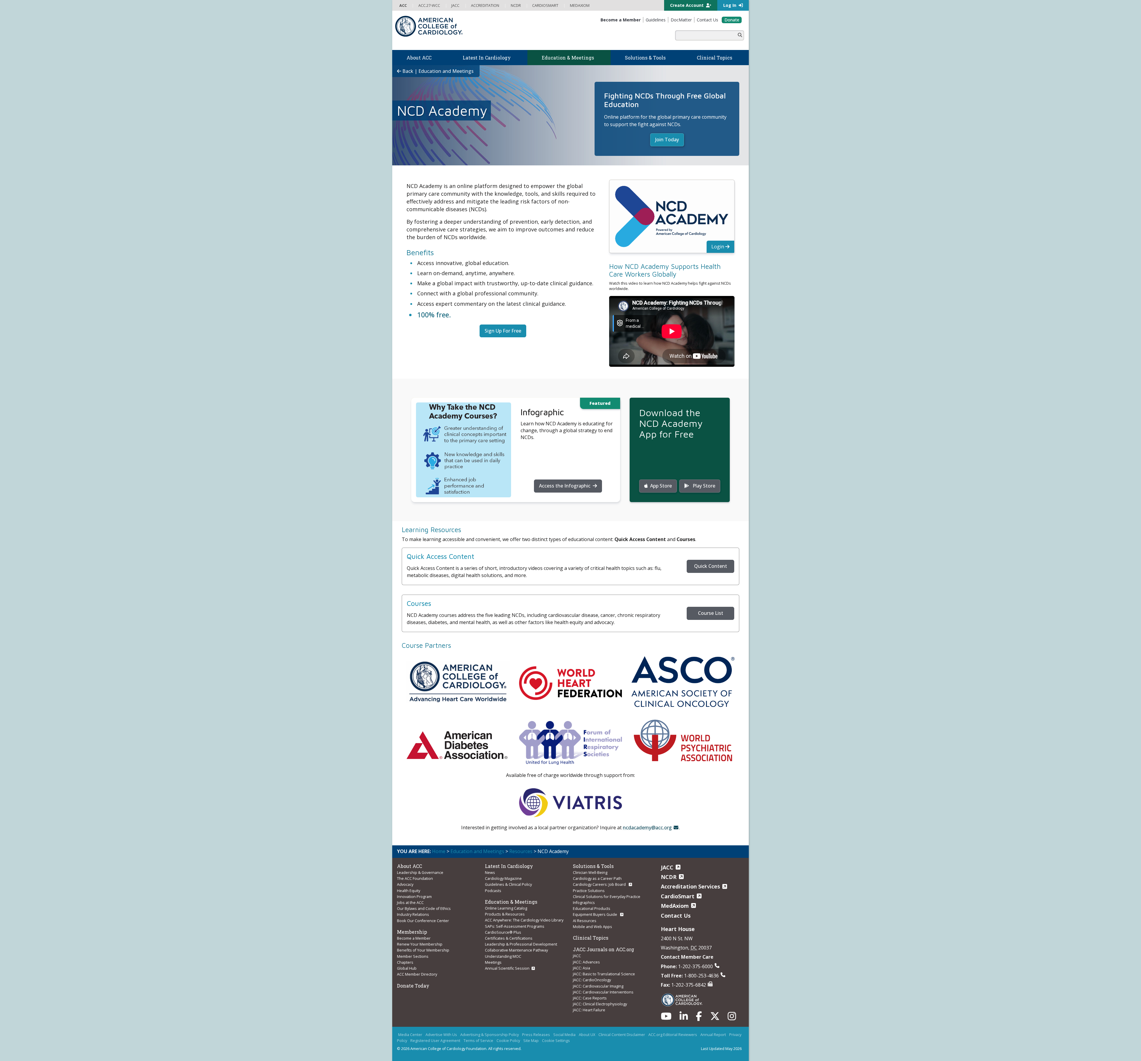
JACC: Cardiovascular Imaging (598, 986)
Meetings (493, 962)
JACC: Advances (586, 962)
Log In (730, 5)
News (490, 872)
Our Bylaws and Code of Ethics (424, 908)
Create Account (687, 5)
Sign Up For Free (503, 330)
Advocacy (405, 884)
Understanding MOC (503, 956)
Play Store (703, 485)
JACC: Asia (581, 968)
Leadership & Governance (420, 872)
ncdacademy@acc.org (647, 827)
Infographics (584, 902)
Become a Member (414, 938)
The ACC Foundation (415, 878)
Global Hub (407, 968)
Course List (710, 613)
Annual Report (713, 1034)
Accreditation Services (690, 886)
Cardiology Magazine (503, 878)
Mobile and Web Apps (592, 926)
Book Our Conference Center (423, 920)
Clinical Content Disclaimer (621, 1034)
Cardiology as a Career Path (597, 878)
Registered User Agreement (435, 1040)
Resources (520, 851)
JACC (577, 955)
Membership (412, 932)
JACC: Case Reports (590, 998)
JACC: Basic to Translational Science (604, 974)
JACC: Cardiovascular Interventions (603, 992)
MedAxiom (675, 905)
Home (438, 851)
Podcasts (493, 890)
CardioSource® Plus (503, 932)
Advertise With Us (441, 1034)
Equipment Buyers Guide (595, 914)
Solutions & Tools (593, 866)
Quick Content (710, 566)
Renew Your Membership (419, 944)
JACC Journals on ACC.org (603, 949)
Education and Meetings (477, 851)
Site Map (531, 1040)
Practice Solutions (589, 890)
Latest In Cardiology (509, 866)
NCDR (669, 876)
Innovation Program (414, 896)
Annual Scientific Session (507, 968)
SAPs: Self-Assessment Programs (514, 926)
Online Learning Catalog (506, 908)
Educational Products (591, 908)
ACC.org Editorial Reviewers (672, 1034)
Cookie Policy (508, 1040)
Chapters (405, 962)
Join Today (667, 139)
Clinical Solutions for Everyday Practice (606, 896)
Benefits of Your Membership (423, 950)
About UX (587, 1034)
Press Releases (536, 1034)
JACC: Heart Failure (589, 1010)
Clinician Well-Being (590, 872)
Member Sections (412, 956)
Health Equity (408, 890)
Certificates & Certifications (508, 938)
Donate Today (413, 985)
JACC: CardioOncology (592, 979)
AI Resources (584, 920)
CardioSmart (677, 896)
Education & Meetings (511, 902)
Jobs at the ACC (410, 902)
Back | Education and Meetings (437, 71)
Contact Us (676, 915)
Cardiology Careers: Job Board (600, 884)
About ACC (409, 866)
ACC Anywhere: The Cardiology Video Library (524, 920)
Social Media (564, 1034)
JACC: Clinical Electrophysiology (600, 1004)
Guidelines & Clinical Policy (508, 884)
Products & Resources (505, 914)
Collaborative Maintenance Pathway (516, 950)
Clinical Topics (590, 938)
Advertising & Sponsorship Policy (489, 1034)
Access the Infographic (565, 485)
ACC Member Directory (417, 974)
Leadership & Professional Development (521, 944)
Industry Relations (413, 914)
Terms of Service (478, 1040)
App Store (661, 485)
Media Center (410, 1034)
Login (718, 246)
